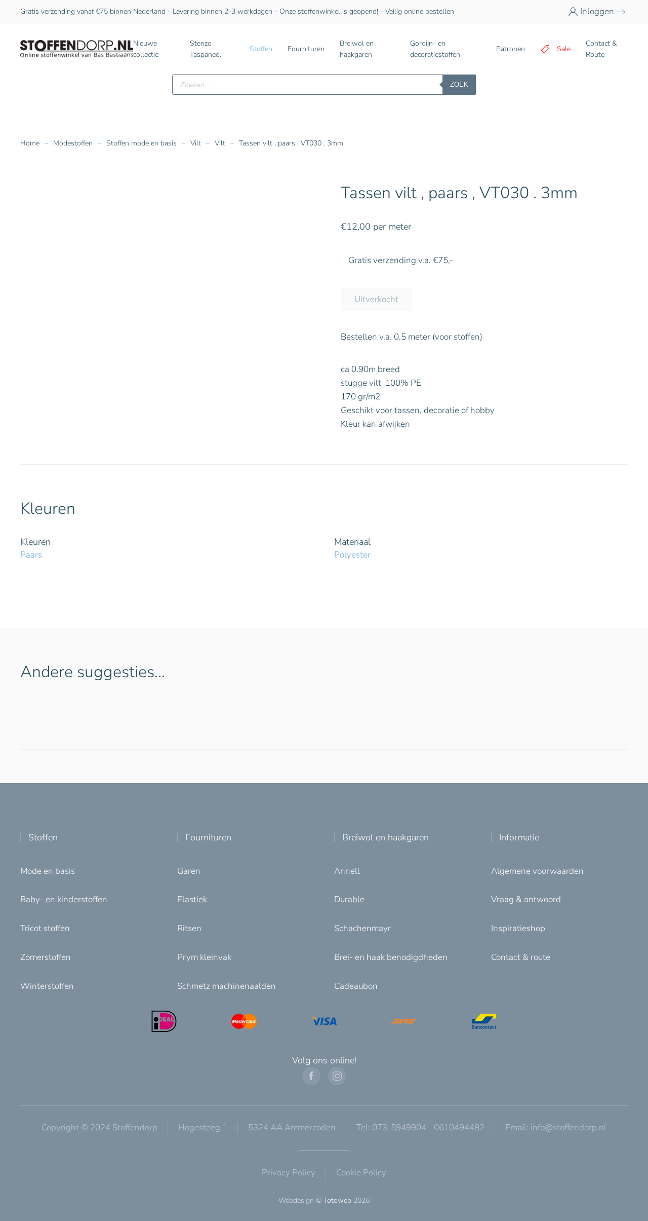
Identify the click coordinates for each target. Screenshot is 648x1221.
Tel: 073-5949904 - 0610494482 (420, 1127)
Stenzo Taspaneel (205, 49)
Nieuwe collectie (145, 49)
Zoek (459, 84)
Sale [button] (564, 49)
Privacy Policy (288, 1172)
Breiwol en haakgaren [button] (357, 49)
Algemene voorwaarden (537, 871)
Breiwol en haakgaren (385, 837)
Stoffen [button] (261, 49)
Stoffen (43, 837)
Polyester (352, 555)
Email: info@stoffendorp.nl (555, 1127)
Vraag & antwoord (526, 899)
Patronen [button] (510, 49)
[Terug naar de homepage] (76, 49)
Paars (31, 555)
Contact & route (520, 957)
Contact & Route (601, 49)
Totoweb (337, 1200)
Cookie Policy (361, 1172)
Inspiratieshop (518, 928)
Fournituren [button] (306, 49)
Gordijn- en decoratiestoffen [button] (435, 49)
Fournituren (208, 837)
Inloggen (597, 11)
